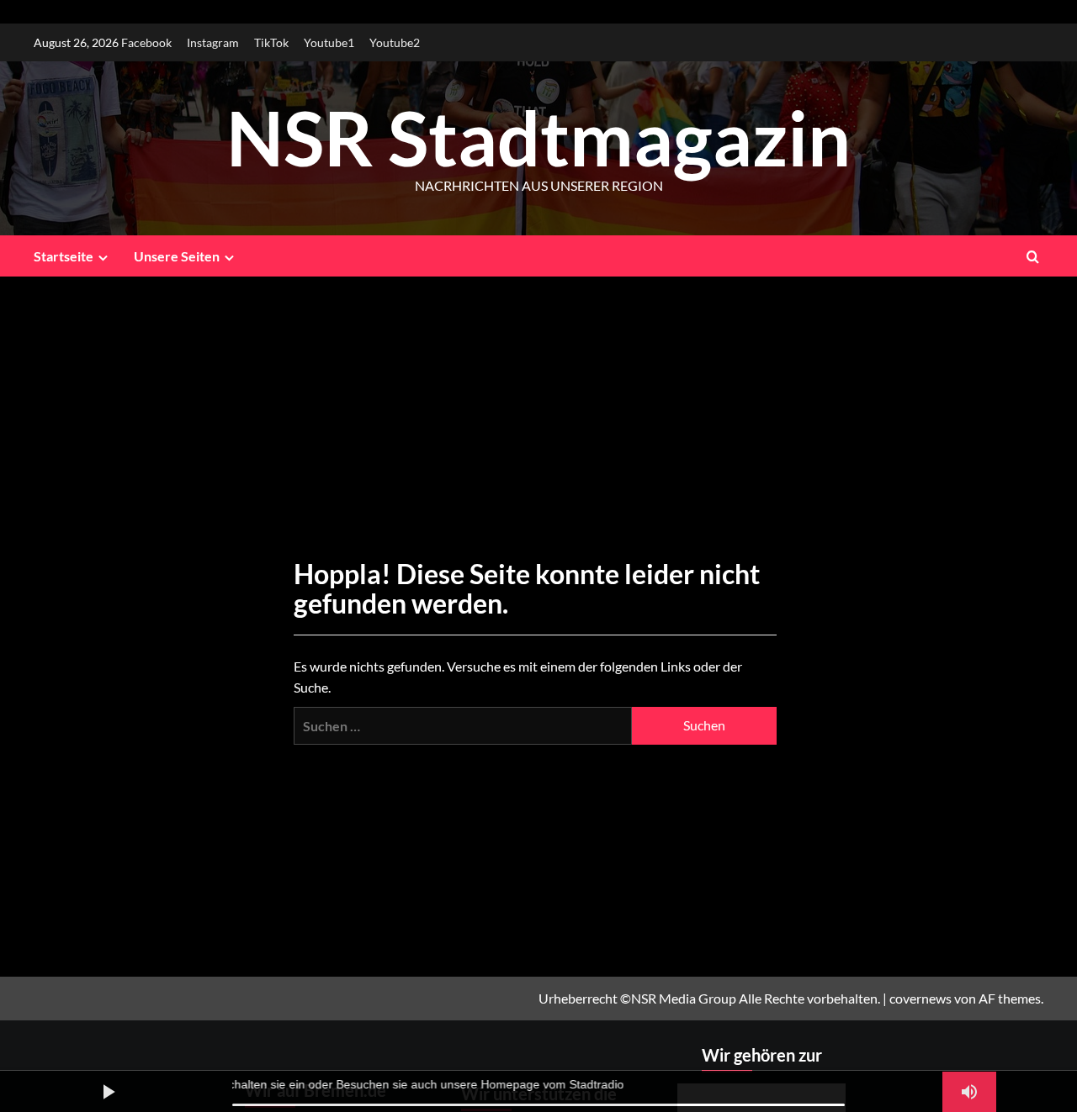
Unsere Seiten (177, 256)
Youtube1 (329, 42)
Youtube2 (394, 42)
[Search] (1032, 256)
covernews (920, 998)
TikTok (271, 42)
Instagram (213, 42)
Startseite (63, 256)
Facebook (146, 42)
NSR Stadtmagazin (538, 137)
